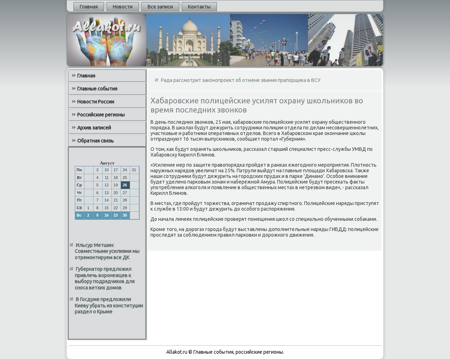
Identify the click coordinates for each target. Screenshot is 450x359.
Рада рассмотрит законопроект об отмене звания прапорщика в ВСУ (240, 80)
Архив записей (94, 127)
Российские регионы (101, 114)
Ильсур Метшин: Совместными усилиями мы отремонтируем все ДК (107, 251)
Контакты (199, 6)
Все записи (160, 6)
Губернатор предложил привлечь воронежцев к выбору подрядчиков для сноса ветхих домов (105, 278)
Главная (89, 6)
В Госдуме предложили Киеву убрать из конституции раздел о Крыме (109, 305)
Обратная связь (95, 140)
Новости (123, 6)
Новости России (95, 101)
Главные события (97, 88)
